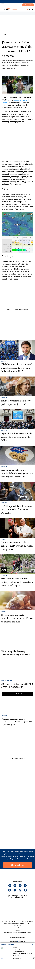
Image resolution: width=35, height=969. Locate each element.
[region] (17, 27)
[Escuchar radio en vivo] (2, 9)
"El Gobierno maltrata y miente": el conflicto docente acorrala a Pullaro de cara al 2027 (17, 368)
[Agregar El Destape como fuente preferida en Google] (17, 72)
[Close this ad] (33, 959)
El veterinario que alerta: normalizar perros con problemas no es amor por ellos (17, 618)
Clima (8, 309)
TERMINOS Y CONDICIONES (17, 937)
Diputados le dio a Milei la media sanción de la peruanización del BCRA (16, 437)
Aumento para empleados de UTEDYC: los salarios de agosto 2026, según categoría (17, 721)
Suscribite (17, 865)
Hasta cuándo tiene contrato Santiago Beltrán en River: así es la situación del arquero (17, 582)
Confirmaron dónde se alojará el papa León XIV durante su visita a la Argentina (17, 546)
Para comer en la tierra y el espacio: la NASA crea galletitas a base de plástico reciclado (17, 473)
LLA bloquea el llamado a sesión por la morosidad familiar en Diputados (16, 509)
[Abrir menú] (3, 4)
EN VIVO (31, 9)
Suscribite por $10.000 (28, 5)
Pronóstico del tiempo (21, 309)
